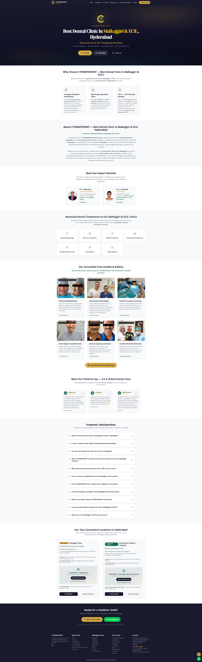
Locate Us (117, 53)
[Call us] (199, 654)
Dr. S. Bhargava (76, 643)
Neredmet (95, 642)
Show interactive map (78, 578)
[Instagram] (52, 645)
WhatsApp (101, 53)
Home (91, 2)
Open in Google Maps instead (78, 581)
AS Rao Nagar (116, 642)
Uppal (114, 653)
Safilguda (94, 640)
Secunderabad (96, 651)
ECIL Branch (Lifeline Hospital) (80, 647)
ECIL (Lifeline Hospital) (118, 638)
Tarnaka (94, 649)
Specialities (98, 2)
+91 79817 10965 (144, 2)
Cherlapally (115, 645)
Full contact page (64, 586)
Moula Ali (94, 645)
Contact (135, 2)
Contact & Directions (88, 594)
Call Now (86, 53)
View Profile (83, 202)
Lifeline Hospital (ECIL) (125, 2)
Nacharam (115, 651)
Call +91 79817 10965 (93, 619)
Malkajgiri (94, 638)
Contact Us (75, 649)
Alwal (93, 647)
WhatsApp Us (113, 619)
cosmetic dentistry (129, 196)
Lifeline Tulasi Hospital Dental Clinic (115, 587)
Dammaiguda (116, 649)
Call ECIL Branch (114, 594)
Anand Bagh (95, 643)
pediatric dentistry (121, 197)
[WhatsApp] (199, 659)
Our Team (105, 2)
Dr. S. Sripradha (76, 645)
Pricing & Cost (113, 2)
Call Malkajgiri (68, 594)
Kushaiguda (115, 640)
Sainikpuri (115, 643)
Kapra (114, 647)
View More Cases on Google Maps (102, 365)
